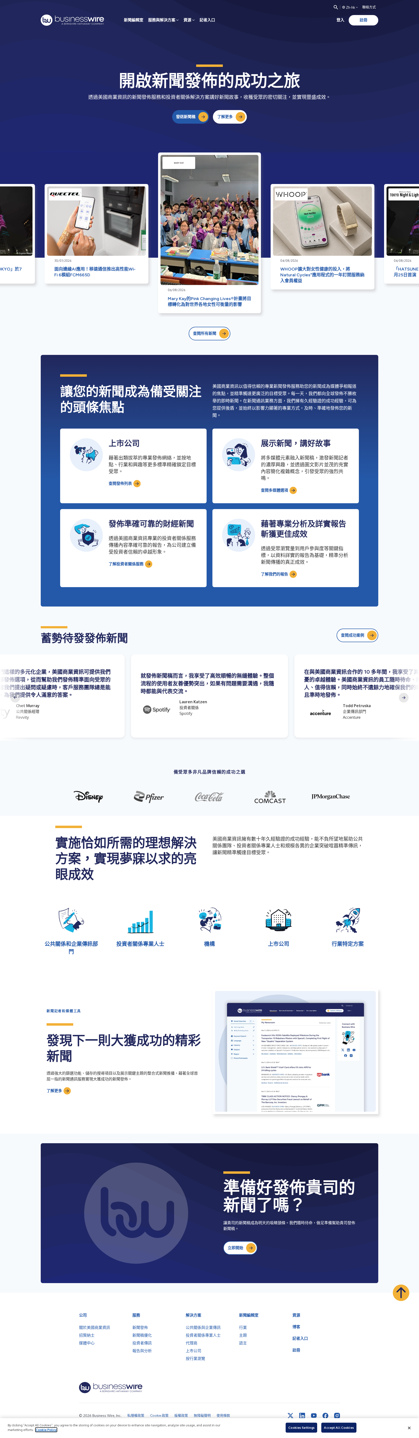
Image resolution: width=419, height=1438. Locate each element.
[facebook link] (325, 1416)
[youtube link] (314, 1415)
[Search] (336, 7)
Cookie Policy (46, 1430)
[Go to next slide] (404, 698)
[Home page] (72, 20)
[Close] (409, 1428)
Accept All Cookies (339, 1428)
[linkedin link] (302, 1416)
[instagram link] (337, 1416)
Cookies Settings (301, 1428)
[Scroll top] (401, 1293)
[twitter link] (290, 1415)
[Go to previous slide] (15, 698)
